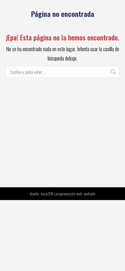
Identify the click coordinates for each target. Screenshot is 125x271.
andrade (89, 193)
